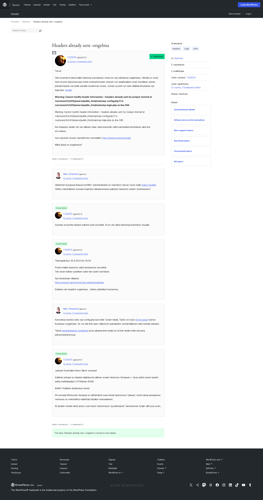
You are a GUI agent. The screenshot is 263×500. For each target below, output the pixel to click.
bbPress (211, 468)
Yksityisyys (16, 472)
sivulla (69, 90)
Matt (209, 464)
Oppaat (111, 459)
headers (176, 48)
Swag (161, 472)
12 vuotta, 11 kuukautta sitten (79, 62)
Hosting (14, 468)
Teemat (63, 464)
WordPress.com (214, 459)
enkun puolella (149, 185)
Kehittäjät (112, 468)
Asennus (26, 22)
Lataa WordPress (249, 5)
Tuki (110, 464)
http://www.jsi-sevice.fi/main (116, 138)
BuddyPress (212, 472)
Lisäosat (63, 468)
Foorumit (15, 14)
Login (186, 48)
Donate (161, 468)
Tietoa (14, 459)
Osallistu (161, 459)
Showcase (64, 459)
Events (160, 464)
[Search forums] (40, 30)
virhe (195, 48)
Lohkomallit (65, 472)
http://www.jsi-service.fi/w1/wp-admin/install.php (79, 282)
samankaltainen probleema (75, 330)
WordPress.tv (115, 472)
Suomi (39, 485)
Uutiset (14, 464)
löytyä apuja (142, 319)
